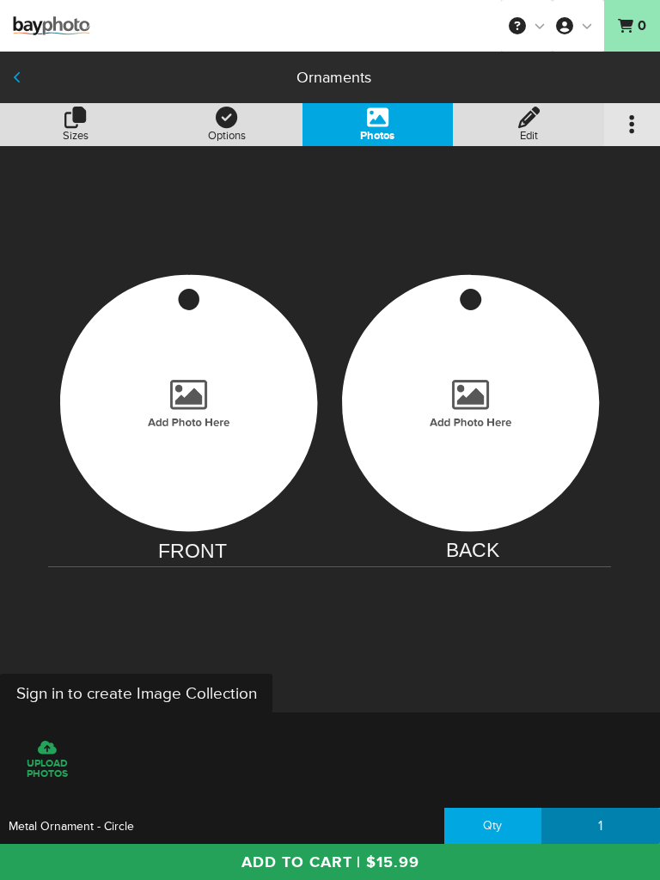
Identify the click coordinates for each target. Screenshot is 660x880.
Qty (492, 825)
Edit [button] (529, 136)
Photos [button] (377, 136)
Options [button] (227, 136)
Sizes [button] (76, 136)
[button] (527, 26)
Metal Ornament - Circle (71, 826)
